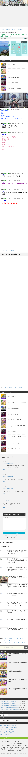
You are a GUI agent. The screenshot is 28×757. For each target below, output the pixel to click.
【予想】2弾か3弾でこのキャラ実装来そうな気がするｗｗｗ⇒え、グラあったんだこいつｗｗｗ (17, 604)
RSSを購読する (5, 738)
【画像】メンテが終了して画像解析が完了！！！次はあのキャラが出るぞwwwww (17, 586)
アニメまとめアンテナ (5, 734)
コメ (25, 38)
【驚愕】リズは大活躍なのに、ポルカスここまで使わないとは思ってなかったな (17, 569)
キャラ (4, 387)
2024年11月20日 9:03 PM (8, 476)
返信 (4, 469)
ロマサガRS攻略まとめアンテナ (8, 727)
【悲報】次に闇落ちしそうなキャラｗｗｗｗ (10, 701)
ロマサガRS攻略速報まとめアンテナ (9, 733)
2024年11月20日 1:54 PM (8, 463)
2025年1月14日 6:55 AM (7, 500)
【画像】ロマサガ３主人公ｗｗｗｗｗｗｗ (9, 707)
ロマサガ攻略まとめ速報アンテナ (8, 725)
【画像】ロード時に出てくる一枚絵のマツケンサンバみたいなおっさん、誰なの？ (17, 552)
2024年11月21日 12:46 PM (8, 488)
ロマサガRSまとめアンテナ (7, 729)
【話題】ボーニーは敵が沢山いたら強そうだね (15, 642)
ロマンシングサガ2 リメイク (14, 387)
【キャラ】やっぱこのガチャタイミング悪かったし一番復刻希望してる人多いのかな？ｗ (17, 560)
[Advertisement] (14, 240)
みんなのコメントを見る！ (7, 250)
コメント (5, 517)
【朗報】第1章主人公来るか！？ (16, 671)
